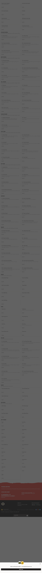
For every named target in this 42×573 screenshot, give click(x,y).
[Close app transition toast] (40, 564)
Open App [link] (21, 569)
